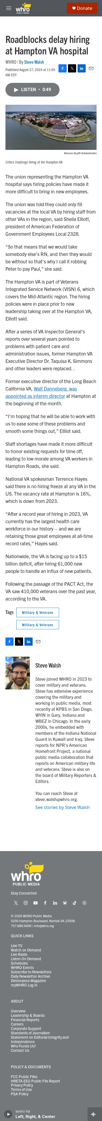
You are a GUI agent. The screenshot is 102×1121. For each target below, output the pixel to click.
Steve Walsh (34, 62)
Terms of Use (21, 1089)
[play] (8, 1114)
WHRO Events (22, 967)
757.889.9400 (21, 926)
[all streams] (95, 1114)
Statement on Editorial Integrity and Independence (40, 1039)
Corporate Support (26, 1028)
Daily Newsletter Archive (30, 976)
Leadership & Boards (28, 1015)
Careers (17, 1024)
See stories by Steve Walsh (62, 807)
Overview (18, 1011)
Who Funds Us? (23, 1046)
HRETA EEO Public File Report (35, 1081)
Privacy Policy (22, 1085)
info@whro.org (44, 926)
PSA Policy (19, 1094)
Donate (84, 8)
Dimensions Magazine (28, 981)
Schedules (19, 963)
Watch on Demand (26, 950)
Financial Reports (25, 1020)
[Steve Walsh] (17, 673)
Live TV (16, 946)
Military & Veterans (37, 612)
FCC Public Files (24, 1077)
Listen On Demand (26, 959)
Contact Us (20, 1050)
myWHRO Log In (24, 985)
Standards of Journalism (30, 1033)
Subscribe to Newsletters (31, 972)
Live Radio (19, 954)
